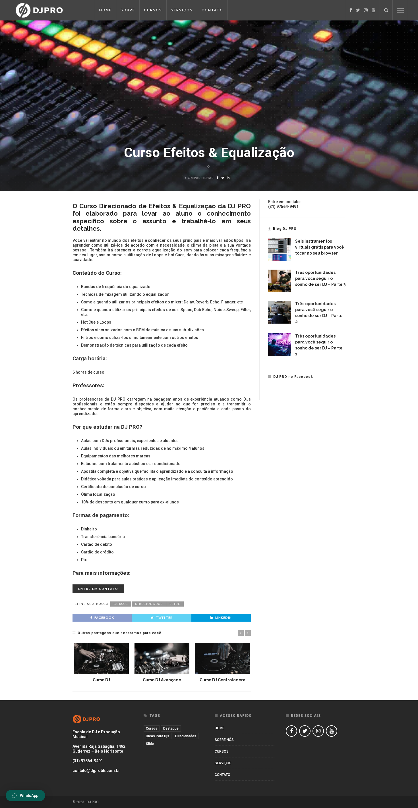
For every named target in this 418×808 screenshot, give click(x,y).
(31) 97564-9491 (88, 761)
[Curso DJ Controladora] (222, 658)
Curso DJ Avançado (162, 680)
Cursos (153, 10)
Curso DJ (101, 680)
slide (175, 603)
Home (105, 10)
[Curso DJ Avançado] (161, 658)
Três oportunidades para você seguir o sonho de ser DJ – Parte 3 (320, 278)
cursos (121, 603)
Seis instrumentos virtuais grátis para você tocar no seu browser (319, 247)
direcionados (149, 603)
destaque (171, 728)
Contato (212, 10)
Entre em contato (98, 588)
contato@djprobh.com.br (96, 770)
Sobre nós (224, 740)
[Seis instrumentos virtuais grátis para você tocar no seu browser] (279, 249)
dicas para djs (157, 736)
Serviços (182, 10)
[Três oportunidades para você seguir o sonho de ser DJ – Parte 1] (279, 344)
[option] (101, 663)
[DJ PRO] (49, 10)
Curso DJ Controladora (222, 680)
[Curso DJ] (101, 658)
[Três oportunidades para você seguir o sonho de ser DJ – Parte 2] (279, 312)
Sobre (128, 10)
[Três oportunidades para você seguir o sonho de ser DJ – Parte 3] (279, 280)
